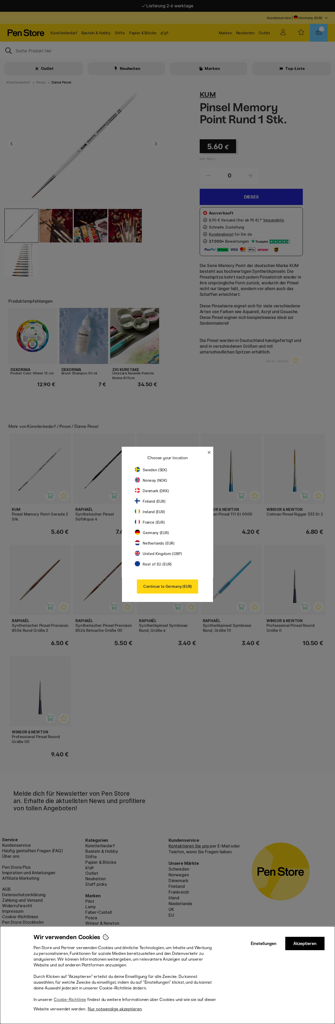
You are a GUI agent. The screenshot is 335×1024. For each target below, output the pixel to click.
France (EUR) (154, 522)
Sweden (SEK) (155, 470)
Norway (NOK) (155, 480)
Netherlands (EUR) (159, 543)
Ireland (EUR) (154, 512)
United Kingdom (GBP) (162, 553)
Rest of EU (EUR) (157, 564)
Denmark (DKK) (156, 491)
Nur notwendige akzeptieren (115, 1008)
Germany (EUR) (156, 532)
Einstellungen (263, 943)
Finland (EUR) (154, 501)
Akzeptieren (304, 943)
